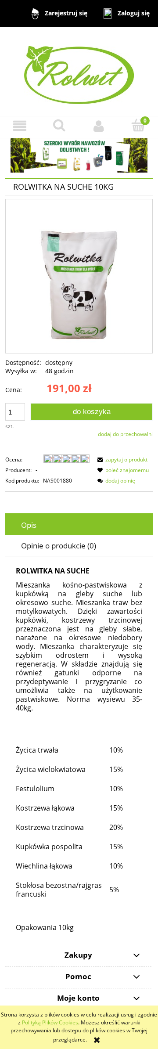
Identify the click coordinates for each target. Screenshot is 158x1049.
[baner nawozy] (79, 155)
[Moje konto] (98, 125)
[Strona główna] (79, 71)
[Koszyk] (138, 125)
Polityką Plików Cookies (50, 1022)
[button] (20, 125)
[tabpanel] (79, 749)
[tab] (79, 525)
